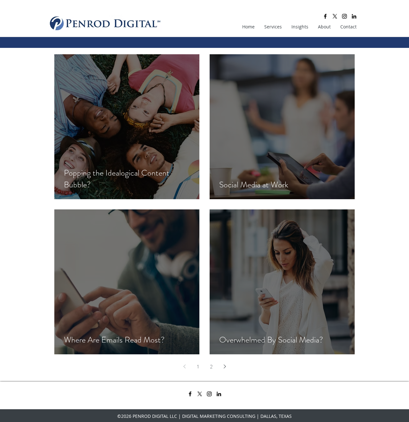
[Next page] (224, 366)
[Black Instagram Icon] (344, 16)
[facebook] (325, 16)
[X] (335, 16)
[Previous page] (184, 366)
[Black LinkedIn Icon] (354, 16)
